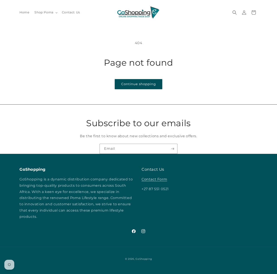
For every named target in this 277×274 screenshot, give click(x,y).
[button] (45, 12)
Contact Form (154, 179)
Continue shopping (138, 84)
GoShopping (143, 258)
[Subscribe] (172, 149)
